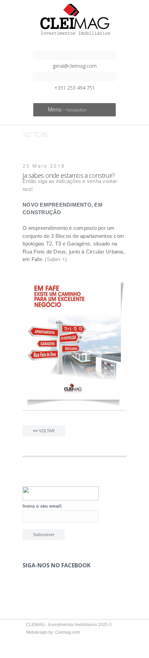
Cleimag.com (67, 632)
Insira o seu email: (42, 506)
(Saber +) (56, 259)
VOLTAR (44, 430)
